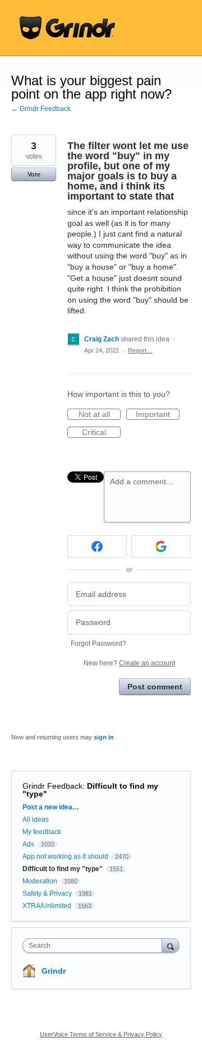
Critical (101, 433)
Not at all (100, 415)
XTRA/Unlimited (46, 906)
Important (158, 415)
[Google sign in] (161, 546)
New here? (129, 663)
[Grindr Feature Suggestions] (67, 28)
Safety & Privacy (48, 893)
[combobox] (95, 946)
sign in (104, 737)
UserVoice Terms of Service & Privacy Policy (101, 1034)
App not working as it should (65, 856)
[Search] (171, 945)
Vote (33, 174)
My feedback (41, 832)
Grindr (54, 970)
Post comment (154, 686)
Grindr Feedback (52, 785)
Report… (140, 350)
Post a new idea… (50, 807)
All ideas (35, 819)
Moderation (40, 881)
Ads (28, 844)
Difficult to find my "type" (90, 789)
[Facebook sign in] (97, 546)
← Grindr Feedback (41, 109)
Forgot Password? (98, 643)
